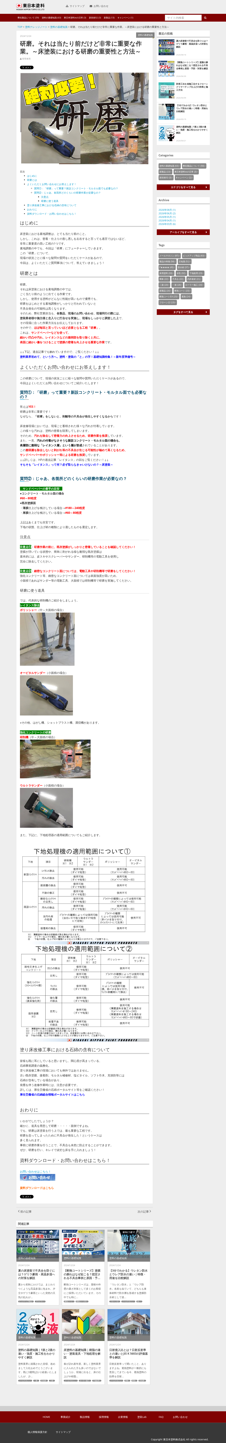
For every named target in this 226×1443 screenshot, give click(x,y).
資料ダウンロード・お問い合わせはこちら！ (51, 213)
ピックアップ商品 (25, 1301)
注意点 (45, 197)
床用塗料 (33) (165, 273)
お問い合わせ (100, 6)
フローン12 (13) (167, 302)
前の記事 (26, 1211)
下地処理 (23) (195, 273)
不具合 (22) (177, 279)
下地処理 (96, 1381)
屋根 (126, 1381)
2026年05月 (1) (167, 217)
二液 (51, 1381)
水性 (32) (181, 273)
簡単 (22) (163, 279)
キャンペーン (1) (125, 17)
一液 (35, 1381)
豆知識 (43, 1381)
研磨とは (32, 180)
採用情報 (104, 1417)
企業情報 (123, 1417)
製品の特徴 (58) (166, 261)
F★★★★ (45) (166, 267)
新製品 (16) (164, 291)
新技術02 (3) (95, 17)
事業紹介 (65, 1417)
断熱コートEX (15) (168, 296)
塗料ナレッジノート (36, 27)
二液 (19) (163, 285)
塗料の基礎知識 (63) (51, 17)
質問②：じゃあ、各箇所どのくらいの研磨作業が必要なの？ (67, 192)
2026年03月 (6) (167, 224)
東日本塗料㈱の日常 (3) (75, 17)
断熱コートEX (81, 1301)
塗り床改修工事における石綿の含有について (51, 205)
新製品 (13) (109, 17)
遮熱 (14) (186, 296)
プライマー (40, 1301)
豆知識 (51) (184, 261)
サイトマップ (77, 6)
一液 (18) (176, 285)
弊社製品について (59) (28, 17)
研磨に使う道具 (49, 201)
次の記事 (144, 1211)
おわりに (32, 209)
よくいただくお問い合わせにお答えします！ (51, 184)
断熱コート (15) (181, 291)
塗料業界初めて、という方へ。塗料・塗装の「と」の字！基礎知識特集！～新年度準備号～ (78, 357)
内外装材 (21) (193, 279)
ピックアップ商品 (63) (193, 255)
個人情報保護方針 (37, 1432)
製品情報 (85, 1417)
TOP (19, 27)
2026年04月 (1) (167, 220)
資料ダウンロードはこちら (37, 1188)
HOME (46, 1417)
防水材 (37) (183, 267)
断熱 (133, 1381)
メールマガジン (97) (169, 255)
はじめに (32, 175)
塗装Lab (142, 1417)
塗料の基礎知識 (58, 27)
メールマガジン (127, 1301)
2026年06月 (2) (167, 213)
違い (138, 1301)
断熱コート (69, 1301)
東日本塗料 (30, 7)
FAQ (161, 1417)
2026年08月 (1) (167, 209)
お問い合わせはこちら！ (35, 1171)
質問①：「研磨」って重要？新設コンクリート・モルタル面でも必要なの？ (76, 188)
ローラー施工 (84, 1381)
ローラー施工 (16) (193, 285)
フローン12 (114, 1301)
